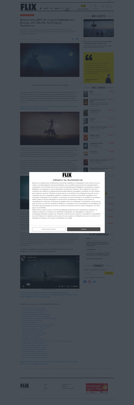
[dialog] (67, 202)
